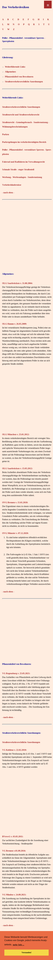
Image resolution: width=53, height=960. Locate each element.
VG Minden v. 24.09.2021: (14, 894)
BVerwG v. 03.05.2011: (12, 836)
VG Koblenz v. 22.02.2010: (14, 750)
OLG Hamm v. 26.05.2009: (14, 324)
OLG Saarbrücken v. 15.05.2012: (17, 468)
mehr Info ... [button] (18, 945)
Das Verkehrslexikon (15, 7)
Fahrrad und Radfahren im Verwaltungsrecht (23, 162)
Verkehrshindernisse (11, 185)
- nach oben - (8, 192)
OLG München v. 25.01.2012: (15, 434)
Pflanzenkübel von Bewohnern (19, 76)
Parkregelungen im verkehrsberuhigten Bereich (24, 142)
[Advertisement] (26, 236)
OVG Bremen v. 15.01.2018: (15, 502)
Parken (5, 134)
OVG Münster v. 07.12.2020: (15, 533)
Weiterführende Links (15, 67)
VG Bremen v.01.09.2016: (14, 851)
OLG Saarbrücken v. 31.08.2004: (17, 283)
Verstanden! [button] (27, 952)
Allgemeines (10, 72)
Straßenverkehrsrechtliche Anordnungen (24, 81)
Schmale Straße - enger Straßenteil (18, 169)
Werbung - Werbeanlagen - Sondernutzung (22, 177)
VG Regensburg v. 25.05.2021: (16, 673)
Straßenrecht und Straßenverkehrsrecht (20, 114)
